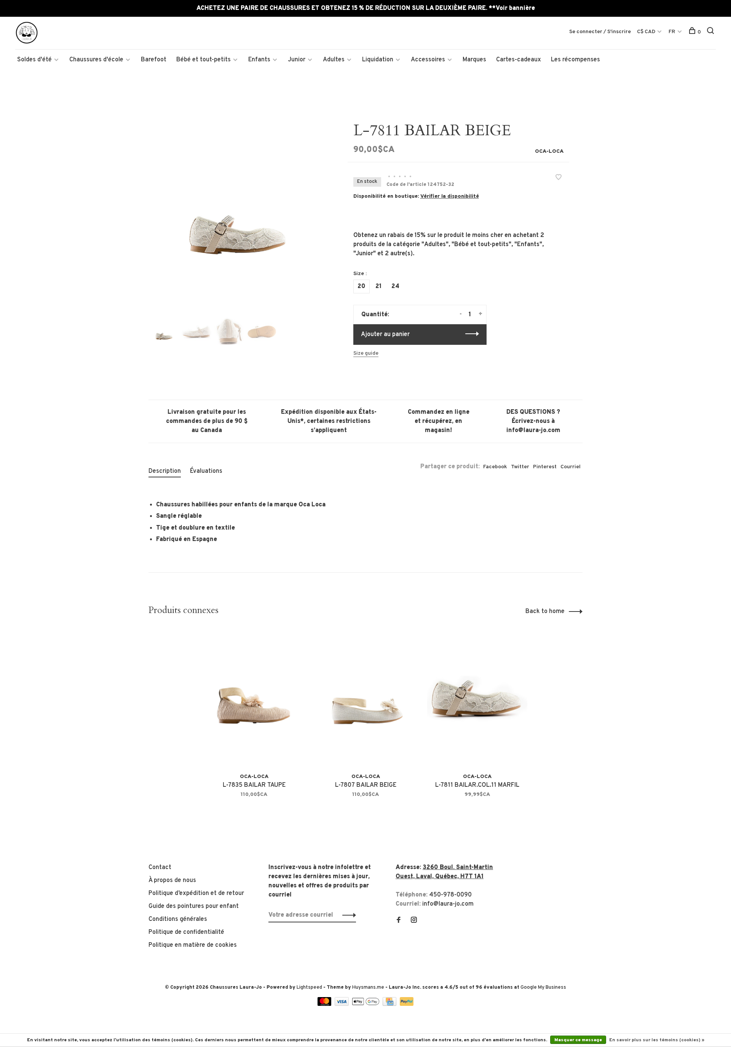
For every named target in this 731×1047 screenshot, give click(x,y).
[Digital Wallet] (366, 1004)
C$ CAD (646, 32)
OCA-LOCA (549, 151)
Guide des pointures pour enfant (193, 906)
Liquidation (377, 60)
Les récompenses (575, 60)
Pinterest (545, 467)
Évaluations (206, 471)
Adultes (334, 60)
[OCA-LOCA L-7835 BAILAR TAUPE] (254, 698)
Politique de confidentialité (186, 932)
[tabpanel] (235, 208)
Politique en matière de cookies (192, 945)
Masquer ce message (578, 1040)
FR (672, 32)
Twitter (520, 467)
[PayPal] (407, 1004)
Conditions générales (177, 919)
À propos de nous (172, 880)
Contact (159, 867)
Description (164, 471)
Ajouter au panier (385, 334)
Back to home (545, 611)
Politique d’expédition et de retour (196, 893)
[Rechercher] (711, 32)
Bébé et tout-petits (203, 60)
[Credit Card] (390, 1004)
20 (362, 286)
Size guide (365, 353)
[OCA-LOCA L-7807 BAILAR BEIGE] (366, 698)
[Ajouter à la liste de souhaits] (558, 178)
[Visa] (342, 1004)
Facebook (495, 467)
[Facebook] (399, 921)
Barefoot (153, 60)
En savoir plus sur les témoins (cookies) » (656, 1040)
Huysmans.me (368, 988)
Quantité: (375, 315)
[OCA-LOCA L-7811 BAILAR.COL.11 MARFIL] (477, 698)
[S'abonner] (347, 915)
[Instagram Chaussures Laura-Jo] (414, 921)
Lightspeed (309, 988)
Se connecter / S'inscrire (600, 32)
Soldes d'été (34, 60)
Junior (296, 60)
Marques (474, 60)
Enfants (259, 60)
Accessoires (428, 60)
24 (395, 286)
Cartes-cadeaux (518, 60)
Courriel (570, 467)
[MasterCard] (325, 1004)
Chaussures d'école (96, 60)
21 (378, 286)
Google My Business (543, 988)
